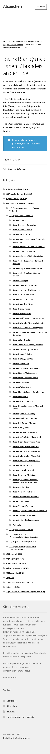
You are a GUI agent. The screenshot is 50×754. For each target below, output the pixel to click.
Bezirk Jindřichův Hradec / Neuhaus (28, 344)
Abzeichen (12, 6)
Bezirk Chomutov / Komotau (25, 285)
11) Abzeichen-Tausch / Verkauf (19, 582)
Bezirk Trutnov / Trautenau (24, 515)
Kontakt (11, 711)
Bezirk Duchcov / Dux (22, 313)
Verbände (17, 525)
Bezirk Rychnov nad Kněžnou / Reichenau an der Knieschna (25, 481)
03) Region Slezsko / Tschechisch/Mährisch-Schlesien (23, 535)
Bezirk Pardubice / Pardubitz (25, 418)
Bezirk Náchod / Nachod (23, 401)
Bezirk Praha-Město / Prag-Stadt (27, 451)
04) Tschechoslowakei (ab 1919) (26, 41)
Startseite (12, 700)
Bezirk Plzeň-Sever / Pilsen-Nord (26, 442)
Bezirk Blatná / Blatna (22, 234)
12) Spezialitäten (13, 587)
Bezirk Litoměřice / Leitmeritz (25, 377)
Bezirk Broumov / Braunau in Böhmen (29, 246)
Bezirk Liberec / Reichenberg (25, 373)
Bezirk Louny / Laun (21, 382)
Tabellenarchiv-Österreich (14, 169)
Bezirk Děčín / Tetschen (23, 299)
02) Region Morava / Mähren (21, 529)
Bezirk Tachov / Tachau (23, 506)
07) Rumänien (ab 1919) (16, 563)
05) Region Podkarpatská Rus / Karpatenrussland (22, 548)
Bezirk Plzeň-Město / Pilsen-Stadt (27, 437)
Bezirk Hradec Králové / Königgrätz (28, 327)
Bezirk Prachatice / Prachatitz (26, 446)
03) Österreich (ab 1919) (16, 198)
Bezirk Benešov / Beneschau (24, 225)
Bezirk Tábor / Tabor (21, 501)
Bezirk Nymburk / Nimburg (24, 413)
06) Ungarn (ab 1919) (15, 559)
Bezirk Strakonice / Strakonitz (26, 496)
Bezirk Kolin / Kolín (21, 363)
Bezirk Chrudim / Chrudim (24, 294)
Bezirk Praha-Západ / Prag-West (26, 460)
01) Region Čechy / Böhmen (21, 215)
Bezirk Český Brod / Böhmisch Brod (27, 268)
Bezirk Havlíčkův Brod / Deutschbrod (28, 318)
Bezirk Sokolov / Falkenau (24, 492)
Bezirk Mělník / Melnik (22, 387)
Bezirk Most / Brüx (20, 396)
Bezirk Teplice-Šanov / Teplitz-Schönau (30, 510)
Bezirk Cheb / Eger (20, 280)
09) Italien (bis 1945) (15, 573)
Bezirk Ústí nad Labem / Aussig (26, 520)
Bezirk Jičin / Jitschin (22, 340)
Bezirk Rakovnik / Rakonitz (24, 470)
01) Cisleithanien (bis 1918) (18, 189)
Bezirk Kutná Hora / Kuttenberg (26, 368)
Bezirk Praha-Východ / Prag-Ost (26, 456)
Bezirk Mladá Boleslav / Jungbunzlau (28, 392)
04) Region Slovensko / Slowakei (23, 541)
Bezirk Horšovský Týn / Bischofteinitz (29, 323)
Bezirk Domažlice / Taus (23, 304)
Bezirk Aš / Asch (19, 220)
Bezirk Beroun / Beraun (22, 229)
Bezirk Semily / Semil (22, 487)
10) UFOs (10, 577)
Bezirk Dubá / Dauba (21, 309)
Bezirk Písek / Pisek (21, 427)
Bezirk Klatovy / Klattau (23, 359)
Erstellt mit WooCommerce (16, 738)
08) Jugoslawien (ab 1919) (17, 568)
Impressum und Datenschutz (20, 716)
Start (8, 41)
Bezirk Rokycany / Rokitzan (24, 475)
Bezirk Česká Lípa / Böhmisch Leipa (28, 256)
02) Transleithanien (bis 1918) (19, 194)
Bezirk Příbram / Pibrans (23, 465)
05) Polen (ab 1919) (14, 554)
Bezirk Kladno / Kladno (22, 354)
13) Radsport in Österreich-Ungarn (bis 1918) (25, 591)
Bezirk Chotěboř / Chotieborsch (26, 290)
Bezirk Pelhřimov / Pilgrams (24, 423)
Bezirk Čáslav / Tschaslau (24, 251)
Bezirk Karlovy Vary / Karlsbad (25, 349)
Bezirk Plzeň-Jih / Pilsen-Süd (25, 432)
